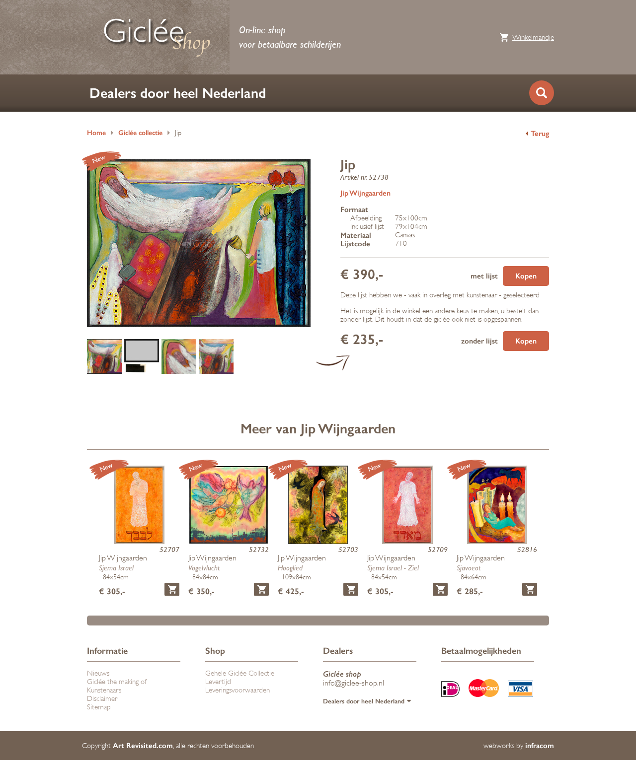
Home (96, 133)
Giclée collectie (140, 133)
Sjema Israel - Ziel (393, 567)
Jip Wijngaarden (365, 193)
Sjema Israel (116, 567)
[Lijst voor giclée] (141, 357)
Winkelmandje (533, 37)
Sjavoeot (468, 567)
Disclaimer (102, 698)
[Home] (156, 37)
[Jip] (104, 357)
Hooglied (290, 567)
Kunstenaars (104, 690)
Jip (178, 133)
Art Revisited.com (143, 745)
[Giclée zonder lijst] (216, 357)
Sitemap (99, 707)
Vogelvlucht (204, 567)
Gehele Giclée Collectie (239, 673)
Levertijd (218, 682)
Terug (540, 133)
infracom (539, 745)
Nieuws (98, 673)
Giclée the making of (117, 682)
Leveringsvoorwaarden (237, 690)
